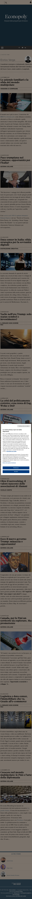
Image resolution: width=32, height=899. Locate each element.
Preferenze (16, 467)
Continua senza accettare (23, 426)
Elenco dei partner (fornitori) (9, 462)
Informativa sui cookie (11, 451)
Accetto (16, 471)
